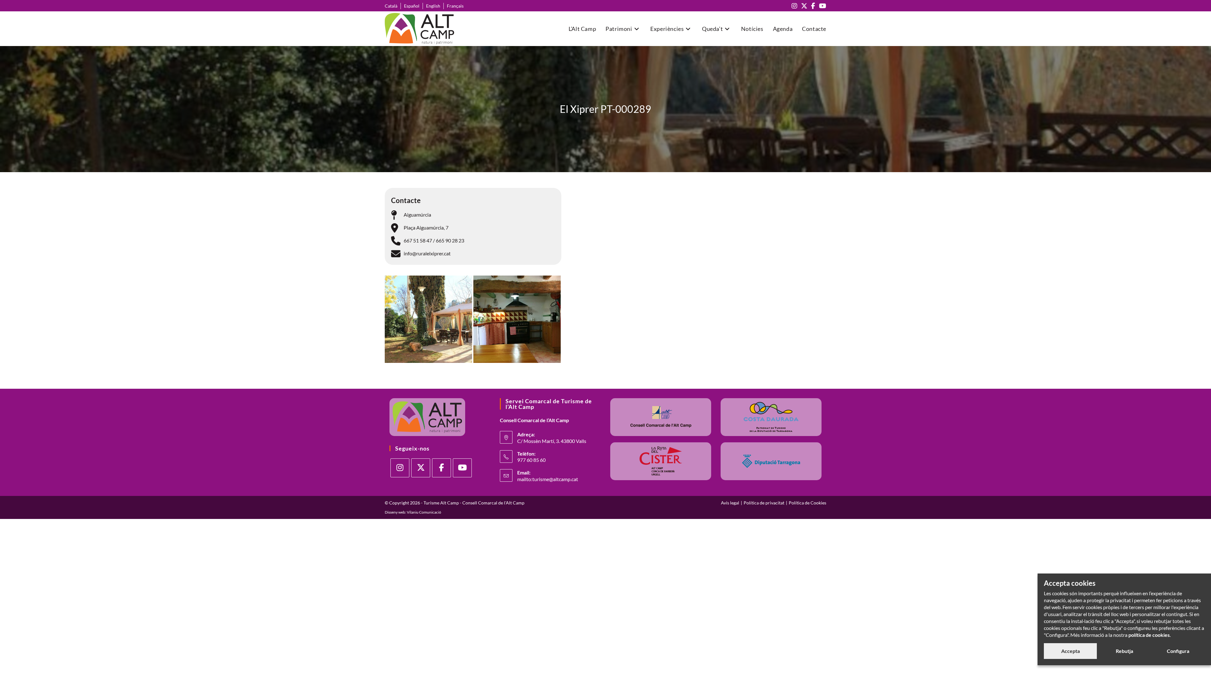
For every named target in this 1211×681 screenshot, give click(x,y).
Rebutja (1124, 651)
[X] (420, 467)
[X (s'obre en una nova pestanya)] (804, 6)
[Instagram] (399, 467)
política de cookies (1149, 635)
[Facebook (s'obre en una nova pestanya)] (813, 6)
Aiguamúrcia (417, 215)
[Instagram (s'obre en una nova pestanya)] (794, 6)
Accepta (1070, 651)
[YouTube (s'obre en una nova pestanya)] (821, 6)
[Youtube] (462, 467)
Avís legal (730, 502)
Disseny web (395, 512)
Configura (1178, 651)
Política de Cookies (807, 502)
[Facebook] (441, 467)
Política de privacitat (764, 502)
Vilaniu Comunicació (424, 512)
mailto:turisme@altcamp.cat (547, 479)
